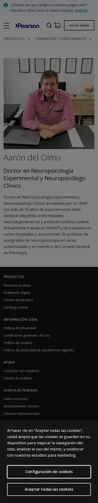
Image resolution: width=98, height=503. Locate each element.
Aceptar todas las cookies (49, 489)
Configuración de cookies (49, 471)
